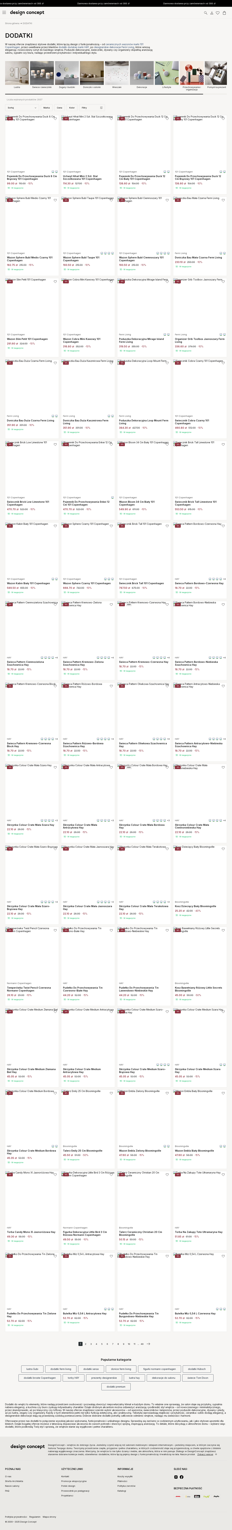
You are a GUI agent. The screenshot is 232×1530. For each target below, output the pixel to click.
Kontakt (65, 1476)
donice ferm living (121, 1369)
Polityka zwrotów (127, 1486)
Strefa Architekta (14, 1481)
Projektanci (67, 1495)
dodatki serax (91, 1369)
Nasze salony (12, 1486)
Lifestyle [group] (166, 87)
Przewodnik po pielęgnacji (75, 1490)
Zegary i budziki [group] (67, 87)
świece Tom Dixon (198, 1377)
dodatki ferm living (60, 1369)
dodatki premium (116, 1386)
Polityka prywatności (16, 1516)
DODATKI (27, 23)
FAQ (7, 1490)
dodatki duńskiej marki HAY (74, 47)
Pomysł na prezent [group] (216, 87)
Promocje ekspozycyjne (74, 1481)
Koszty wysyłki (125, 1476)
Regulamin (34, 1516)
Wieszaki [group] (116, 87)
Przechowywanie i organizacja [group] (192, 88)
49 (142, 1344)
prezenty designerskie (104, 1377)
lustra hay (134, 1377)
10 (129, 1344)
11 (134, 1344)
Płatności (122, 1481)
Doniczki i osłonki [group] (92, 87)
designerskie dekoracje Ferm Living (114, 47)
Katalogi (122, 1490)
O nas (8, 1476)
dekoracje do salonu (163, 1377)
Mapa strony (49, 1516)
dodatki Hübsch (197, 1369)
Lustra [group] (17, 87)
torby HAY (73, 1377)
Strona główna (12, 23)
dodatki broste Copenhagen (40, 1377)
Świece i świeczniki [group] (42, 87)
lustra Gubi (32, 1369)
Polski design (68, 1486)
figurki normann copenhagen (159, 1369)
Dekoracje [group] (142, 87)
